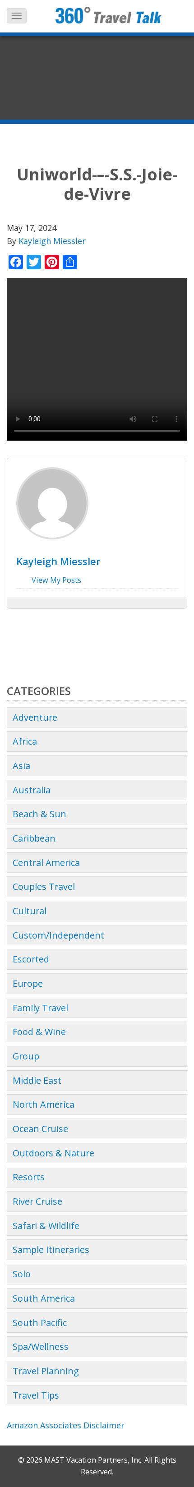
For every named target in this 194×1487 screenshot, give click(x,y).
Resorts (29, 1177)
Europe (28, 983)
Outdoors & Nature (53, 1153)
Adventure (35, 717)
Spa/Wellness (41, 1346)
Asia (21, 766)
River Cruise (37, 1201)
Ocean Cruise (40, 1129)
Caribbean (34, 838)
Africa (25, 741)
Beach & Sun (39, 814)
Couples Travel (44, 886)
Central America (46, 862)
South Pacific (40, 1323)
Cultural (29, 911)
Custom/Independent (58, 935)
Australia (32, 790)
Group (26, 1056)
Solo (22, 1274)
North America (43, 1104)
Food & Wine (39, 1032)
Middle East (37, 1080)
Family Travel (40, 1008)
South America (44, 1298)
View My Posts (55, 580)
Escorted (31, 959)
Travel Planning (46, 1371)
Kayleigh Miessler (52, 240)
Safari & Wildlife (46, 1226)
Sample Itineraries (51, 1249)
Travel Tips (36, 1395)
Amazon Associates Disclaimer (66, 1425)
